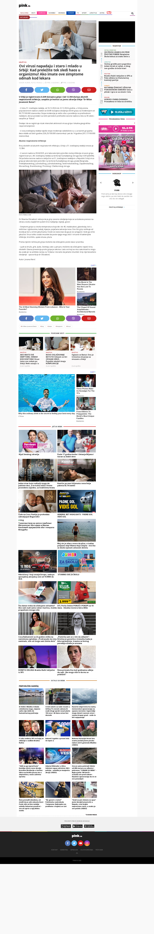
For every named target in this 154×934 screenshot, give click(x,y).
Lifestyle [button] (93, 13)
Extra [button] (102, 13)
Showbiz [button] (51, 13)
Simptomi (59, 326)
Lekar (50, 326)
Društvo (22, 62)
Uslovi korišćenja (86, 850)
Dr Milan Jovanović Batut (29, 326)
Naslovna (24, 13)
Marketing (64, 850)
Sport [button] (84, 13)
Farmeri (71, 13)
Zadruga (42, 13)
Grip (42, 326)
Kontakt (54, 850)
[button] (21, 347)
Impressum (74, 850)
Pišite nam (99, 850)
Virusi (68, 326)
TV (78, 13)
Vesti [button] (33, 13)
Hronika (61, 13)
